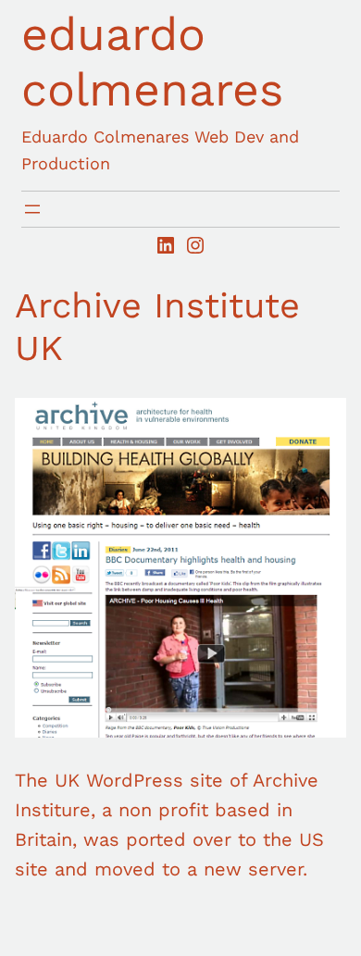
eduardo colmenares (152, 61)
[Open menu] (32, 209)
